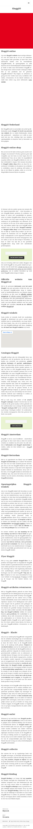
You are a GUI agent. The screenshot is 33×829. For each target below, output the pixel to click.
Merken (6, 821)
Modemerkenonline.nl (17, 825)
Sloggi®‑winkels (19, 523)
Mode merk (16, 821)
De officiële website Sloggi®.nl (18, 296)
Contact (24, 827)
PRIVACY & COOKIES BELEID (14, 827)
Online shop (22, 821)
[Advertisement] (16, 30)
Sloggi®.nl (10, 306)
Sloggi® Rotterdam (7, 478)
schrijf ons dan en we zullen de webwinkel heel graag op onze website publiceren (16, 269)
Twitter (24, 577)
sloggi (27, 821)
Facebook (17, 577)
